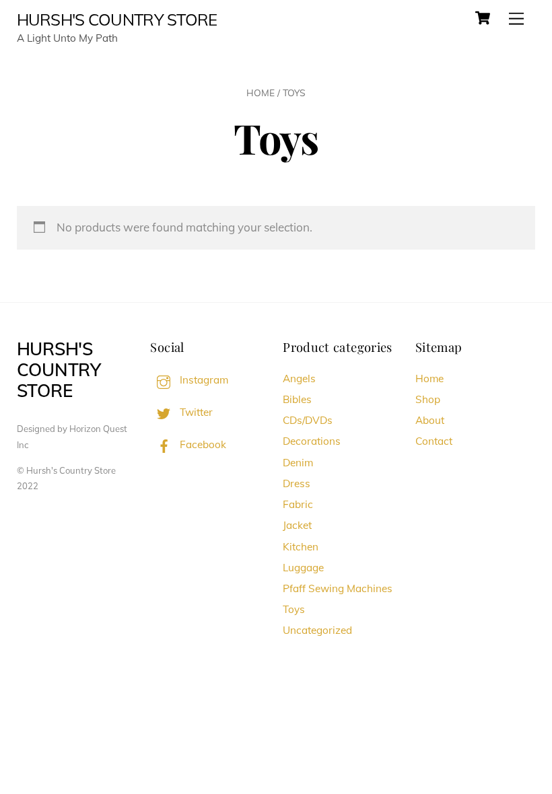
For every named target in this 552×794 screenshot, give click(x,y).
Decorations (312, 441)
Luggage (303, 567)
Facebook (201, 444)
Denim (298, 462)
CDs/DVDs (308, 420)
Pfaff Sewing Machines (337, 588)
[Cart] (482, 18)
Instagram (202, 379)
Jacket (297, 525)
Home (260, 92)
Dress (296, 483)
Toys (294, 609)
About (429, 420)
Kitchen (300, 546)
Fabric (298, 504)
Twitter (195, 412)
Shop (427, 399)
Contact (433, 441)
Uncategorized (317, 630)
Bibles (297, 399)
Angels (299, 378)
